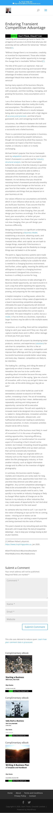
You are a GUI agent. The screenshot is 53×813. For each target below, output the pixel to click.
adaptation (16, 156)
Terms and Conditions (33, 793)
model (7, 317)
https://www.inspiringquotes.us (18, 544)
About (18, 793)
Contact (32, 796)
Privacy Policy (20, 796)
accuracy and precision (16, 116)
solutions (40, 343)
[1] (12, 48)
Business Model (30, 232)
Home (10, 793)
